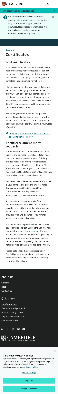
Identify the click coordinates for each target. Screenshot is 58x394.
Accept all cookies (29, 388)
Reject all (29, 380)
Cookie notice (31, 367)
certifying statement (29, 231)
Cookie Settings (29, 372)
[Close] (55, 351)
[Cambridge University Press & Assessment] (18, 342)
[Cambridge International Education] (13, 3)
